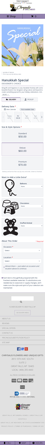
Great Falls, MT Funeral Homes (15, 415)
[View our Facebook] (18, 350)
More (5, 94)
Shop (13, 16)
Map (23, 443)
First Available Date (27, 109)
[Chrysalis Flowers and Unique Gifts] (22, 11)
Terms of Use (38, 426)
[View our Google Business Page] (22, 350)
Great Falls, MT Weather (11, 423)
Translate (29, 3)
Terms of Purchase (23, 426)
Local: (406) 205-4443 (22, 369)
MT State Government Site (33, 423)
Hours (39, 443)
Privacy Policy (7, 426)
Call (8, 443)
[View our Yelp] (26, 350)
